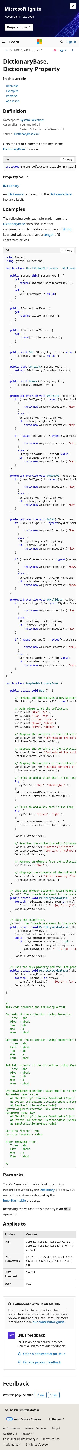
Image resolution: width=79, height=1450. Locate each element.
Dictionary (47, 1190)
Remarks (11, 96)
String (67, 229)
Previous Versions (36, 1428)
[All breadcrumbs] (6, 50)
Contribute (10, 1433)
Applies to (12, 101)
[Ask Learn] (55, 50)
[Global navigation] (4, 41)
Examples (12, 91)
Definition (12, 86)
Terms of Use (51, 1439)
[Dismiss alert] (73, 6)
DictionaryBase (14, 149)
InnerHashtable (14, 1200)
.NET (16, 50)
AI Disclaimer (11, 1428)
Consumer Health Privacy (19, 1439)
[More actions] (72, 50)
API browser (32, 50)
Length (49, 234)
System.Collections (32, 120)
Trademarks (10, 1444)
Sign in (71, 42)
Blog (55, 1428)
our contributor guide (48, 1322)
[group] (39, 167)
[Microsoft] (39, 41)
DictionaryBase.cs (25, 134)
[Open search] (61, 41)
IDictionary (11, 186)
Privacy (25, 1433)
